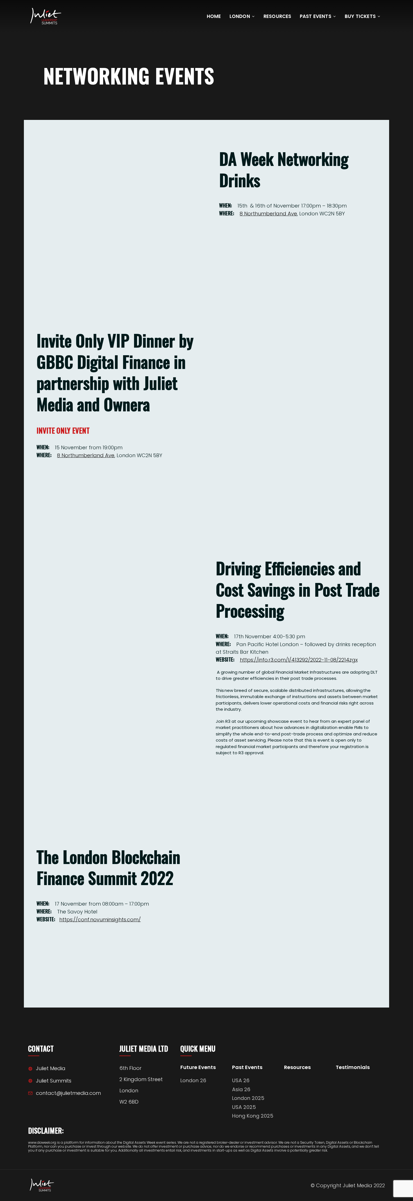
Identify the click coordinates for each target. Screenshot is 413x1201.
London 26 (193, 1080)
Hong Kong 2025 (252, 1115)
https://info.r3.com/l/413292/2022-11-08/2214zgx (299, 659)
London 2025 (248, 1098)
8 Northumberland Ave (268, 213)
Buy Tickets (360, 16)
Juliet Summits (53, 1080)
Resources (277, 16)
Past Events (315, 16)
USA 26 (240, 1080)
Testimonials (353, 1067)
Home (214, 16)
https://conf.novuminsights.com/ (100, 919)
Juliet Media (50, 1068)
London (240, 16)
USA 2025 (244, 1107)
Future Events (198, 1067)
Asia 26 (241, 1089)
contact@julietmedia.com (68, 1093)
